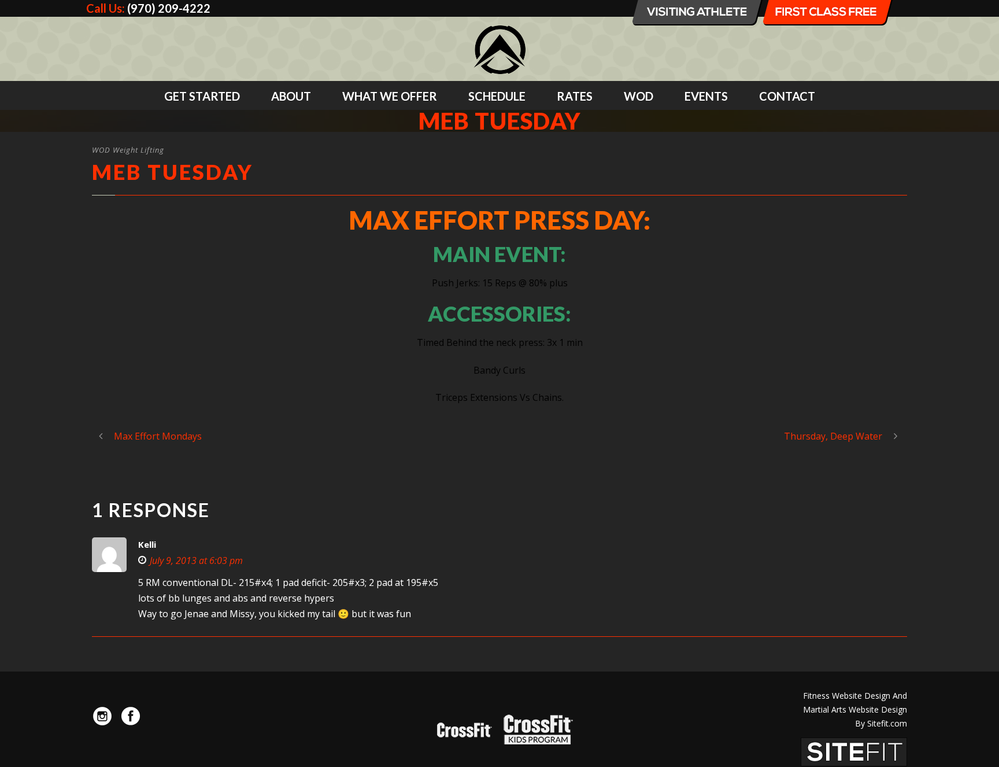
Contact (787, 96)
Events (706, 96)
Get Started (202, 96)
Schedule (497, 96)
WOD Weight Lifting (128, 150)
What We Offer (389, 96)
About (291, 96)
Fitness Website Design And (855, 695)
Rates (575, 96)
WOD (638, 96)
